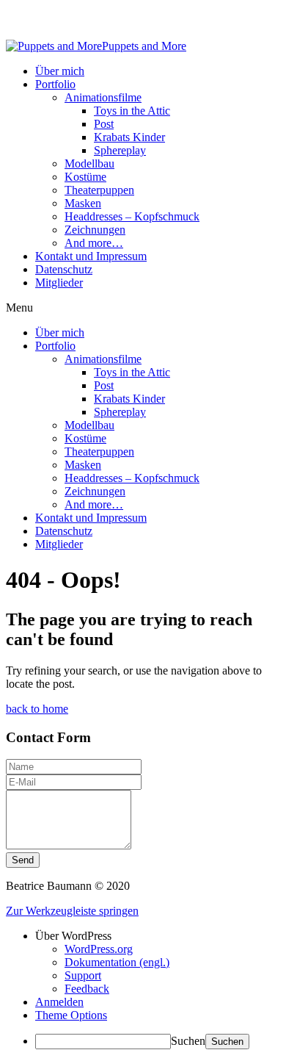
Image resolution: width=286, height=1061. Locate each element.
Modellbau (89, 163)
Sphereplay (120, 150)
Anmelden (59, 1002)
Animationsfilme (103, 97)
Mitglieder (59, 282)
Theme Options (71, 1015)
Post (104, 124)
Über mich (59, 71)
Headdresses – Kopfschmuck (132, 216)
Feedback (87, 988)
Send (23, 860)
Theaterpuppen (99, 190)
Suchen (188, 1041)
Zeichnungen (95, 229)
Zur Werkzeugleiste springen (72, 910)
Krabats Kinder (129, 137)
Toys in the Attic (132, 110)
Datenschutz (63, 269)
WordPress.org (99, 949)
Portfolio (55, 84)
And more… (94, 243)
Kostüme (85, 176)
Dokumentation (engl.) (117, 962)
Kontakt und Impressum (91, 256)
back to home (37, 708)
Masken (83, 203)
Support (83, 975)
